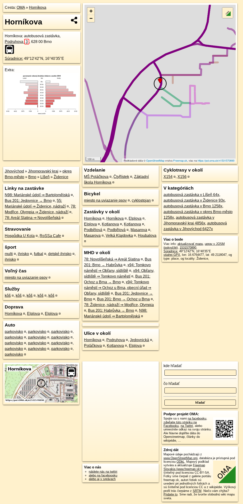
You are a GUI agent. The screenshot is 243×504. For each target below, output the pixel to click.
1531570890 (188, 247)
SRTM (197, 491)
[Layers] (227, 13)
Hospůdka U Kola (20, 236)
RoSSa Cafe (50, 236)
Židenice (61, 177)
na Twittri (187, 426)
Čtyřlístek (121, 177)
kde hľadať (173, 366)
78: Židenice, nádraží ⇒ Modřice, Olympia (119, 305)
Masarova (139, 230)
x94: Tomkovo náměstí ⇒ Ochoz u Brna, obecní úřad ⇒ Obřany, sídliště (117, 287)
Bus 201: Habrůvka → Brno (111, 310)
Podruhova (16, 42)
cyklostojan (141, 200)
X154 (168, 177)
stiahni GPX (172, 255)
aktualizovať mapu (190, 244)
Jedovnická (139, 340)
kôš (8, 296)
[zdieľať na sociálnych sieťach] (74, 20)
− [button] (91, 18)
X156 (182, 177)
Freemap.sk (180, 160)
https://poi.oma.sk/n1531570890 (216, 160)
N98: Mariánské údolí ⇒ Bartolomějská (37, 195)
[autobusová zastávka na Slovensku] (11, 49)
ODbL (180, 461)
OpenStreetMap (155, 160)
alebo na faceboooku (103, 475)
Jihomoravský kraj (43, 171)
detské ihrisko (59, 254)
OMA (21, 7)
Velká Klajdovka (119, 235)
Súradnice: (14, 58)
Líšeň (45, 177)
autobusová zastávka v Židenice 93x (194, 200)
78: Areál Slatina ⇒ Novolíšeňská (33, 218)
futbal (38, 254)
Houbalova (147, 235)
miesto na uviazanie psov (26, 277)
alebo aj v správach (102, 479)
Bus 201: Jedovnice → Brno (28, 201)
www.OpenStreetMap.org (180, 458)
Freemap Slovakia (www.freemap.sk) (184, 467)
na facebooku (197, 418)
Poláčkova (93, 346)
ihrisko (23, 254)
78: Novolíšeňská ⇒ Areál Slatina (112, 259)
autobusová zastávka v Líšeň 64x (191, 195)
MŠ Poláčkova (96, 177)
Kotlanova (110, 224)
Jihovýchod (14, 171)
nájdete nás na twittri (103, 471)
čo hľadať (172, 384)
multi (9, 254)
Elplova (33, 314)
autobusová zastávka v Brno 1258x (193, 206)
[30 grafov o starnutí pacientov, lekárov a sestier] (42, 114)
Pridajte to (171, 494)
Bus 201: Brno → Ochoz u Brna (123, 299)
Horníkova (37, 7)
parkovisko (14, 332)
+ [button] (91, 11)
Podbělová (93, 230)
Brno (32, 177)
